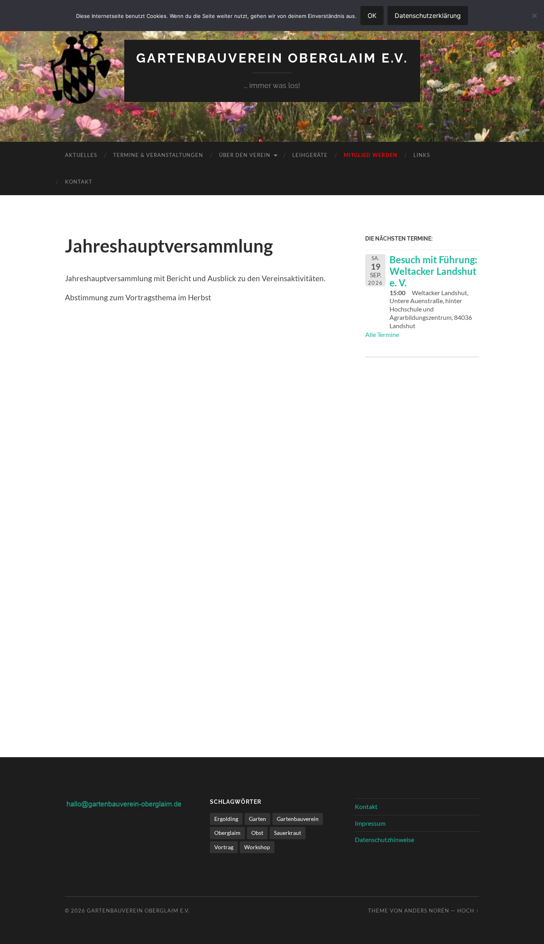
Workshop (257, 847)
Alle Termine (382, 334)
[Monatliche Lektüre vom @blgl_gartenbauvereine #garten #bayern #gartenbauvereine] (422, 432)
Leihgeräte (310, 155)
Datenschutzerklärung (428, 16)
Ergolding (226, 818)
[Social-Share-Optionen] (373, 482)
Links (421, 155)
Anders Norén (426, 910)
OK (372, 16)
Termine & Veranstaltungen (158, 155)
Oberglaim (227, 832)
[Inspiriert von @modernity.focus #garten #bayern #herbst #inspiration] (422, 659)
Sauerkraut (287, 832)
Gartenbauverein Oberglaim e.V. (272, 58)
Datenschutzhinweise (384, 839)
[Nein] (534, 16)
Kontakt (78, 181)
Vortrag (223, 847)
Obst (257, 832)
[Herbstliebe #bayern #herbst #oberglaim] (422, 545)
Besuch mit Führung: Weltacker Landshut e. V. (433, 271)
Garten (257, 818)
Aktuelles (81, 155)
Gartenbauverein (298, 818)
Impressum (370, 823)
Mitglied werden (370, 155)
